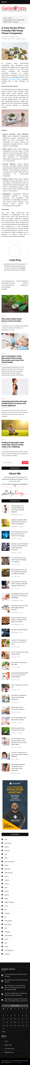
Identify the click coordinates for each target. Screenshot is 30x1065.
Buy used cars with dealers (19, 629)
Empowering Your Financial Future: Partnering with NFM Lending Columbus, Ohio (19, 583)
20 (15, 1022)
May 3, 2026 (15, 759)
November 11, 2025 (17, 514)
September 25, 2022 (17, 624)
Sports (6, 939)
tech (5, 943)
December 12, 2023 (17, 612)
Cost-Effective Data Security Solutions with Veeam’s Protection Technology (19, 534)
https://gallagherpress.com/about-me (15, 485)
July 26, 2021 (15, 647)
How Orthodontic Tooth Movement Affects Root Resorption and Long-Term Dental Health (13, 359)
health (24, 38)
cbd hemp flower (14, 79)
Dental (6, 865)
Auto (5, 839)
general (6, 895)
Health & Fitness (9, 902)
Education (7, 869)
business (7, 850)
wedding (7, 954)
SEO (5, 928)
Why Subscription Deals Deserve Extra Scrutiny (12, 320)
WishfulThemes (17, 1062)
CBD (5, 858)
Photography (8, 921)
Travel (6, 946)
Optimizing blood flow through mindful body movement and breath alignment (14, 403)
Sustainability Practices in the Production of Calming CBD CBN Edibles (19, 595)
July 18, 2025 (15, 564)
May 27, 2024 (15, 588)
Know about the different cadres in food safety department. (18, 697)
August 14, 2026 (16, 733)
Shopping (7, 932)
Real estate (7, 924)
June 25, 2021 (15, 689)
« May (3, 1031)
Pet (5, 917)
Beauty (6, 847)
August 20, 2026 (16, 722)
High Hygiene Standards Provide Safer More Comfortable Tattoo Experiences (16, 1000)
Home (6, 906)
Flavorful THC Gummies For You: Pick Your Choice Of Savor (19, 642)
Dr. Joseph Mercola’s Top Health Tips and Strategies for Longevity (18, 559)
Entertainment (8, 872)
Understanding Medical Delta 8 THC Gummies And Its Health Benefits (19, 675)
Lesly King (11, 38)
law (5, 909)
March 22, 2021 (16, 712)
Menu (5, 2)
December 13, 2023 (17, 600)
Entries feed (8, 1045)
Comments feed (9, 1048)
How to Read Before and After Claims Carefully (15, 975)
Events (6, 876)
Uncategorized (8, 950)
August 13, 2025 (16, 538)
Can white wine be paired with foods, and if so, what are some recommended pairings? (8, 285)
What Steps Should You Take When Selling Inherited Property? (19, 607)
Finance (6, 884)
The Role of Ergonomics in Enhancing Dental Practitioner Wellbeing (19, 754)
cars (5, 854)
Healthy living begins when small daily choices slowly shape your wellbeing (13, 445)
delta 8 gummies (9, 861)
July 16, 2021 (15, 679)
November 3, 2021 (17, 632)
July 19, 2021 (15, 667)
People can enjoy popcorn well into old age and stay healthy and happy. (19, 619)
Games (6, 891)
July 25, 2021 (15, 657)
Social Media (8, 935)
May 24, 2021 (15, 702)
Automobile (7, 843)
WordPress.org (9, 1052)
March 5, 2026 (15, 773)
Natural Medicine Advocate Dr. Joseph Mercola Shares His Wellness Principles (19, 571)
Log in (6, 1041)
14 (18, 1019)
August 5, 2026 (16, 747)
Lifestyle (7, 913)
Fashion (6, 880)
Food (6, 887)
